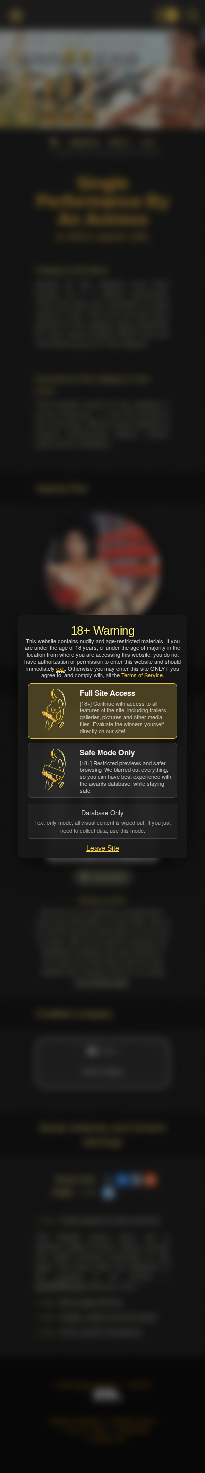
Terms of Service (142, 675)
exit (60, 668)
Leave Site (102, 848)
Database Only (102, 821)
